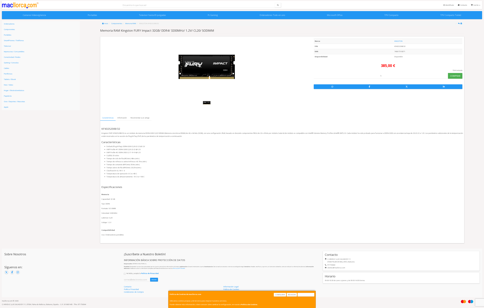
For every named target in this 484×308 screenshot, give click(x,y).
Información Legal (230, 286)
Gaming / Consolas (11, 63)
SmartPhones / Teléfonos (14, 40)
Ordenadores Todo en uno (272, 15)
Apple (6, 107)
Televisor (7, 46)
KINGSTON (398, 41)
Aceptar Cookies (306, 295)
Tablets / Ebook (10, 79)
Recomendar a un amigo (140, 118)
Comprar (455, 75)
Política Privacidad (131, 289)
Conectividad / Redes (12, 57)
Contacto (463, 5)
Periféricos (8, 74)
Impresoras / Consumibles (14, 51)
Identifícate (449, 5)
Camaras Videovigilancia (34, 15)
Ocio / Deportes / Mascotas (14, 101)
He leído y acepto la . (142, 273)
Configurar (280, 295)
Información (122, 118)
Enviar (154, 280)
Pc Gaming (213, 15)
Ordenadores (9, 24)
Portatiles (92, 15)
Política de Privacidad (179, 268)
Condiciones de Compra (134, 292)
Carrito (476, 5)
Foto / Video (8, 85)
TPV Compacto (391, 15)
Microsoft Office (334, 15)
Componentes (9, 29)
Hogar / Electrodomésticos (14, 90)
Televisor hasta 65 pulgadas (152, 15)
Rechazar (292, 295)
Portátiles (7, 35)
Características (108, 118)
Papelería (7, 96)
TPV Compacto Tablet (450, 15)
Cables (6, 68)
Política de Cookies (249, 304)
